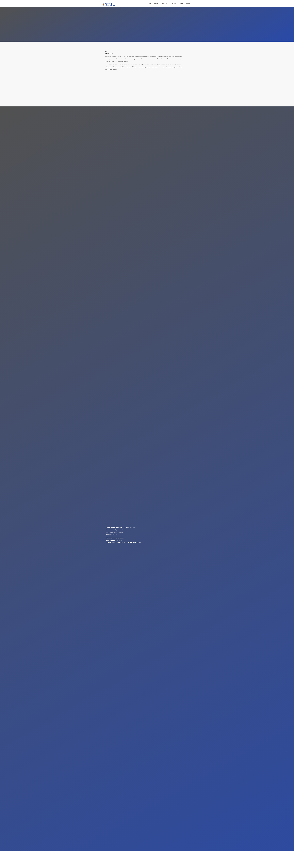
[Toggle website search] (192, 3)
